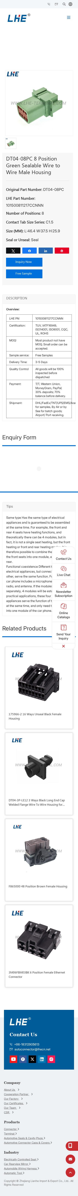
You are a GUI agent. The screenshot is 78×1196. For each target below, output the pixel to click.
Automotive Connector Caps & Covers (27, 1142)
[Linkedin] (23, 1059)
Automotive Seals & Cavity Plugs (24, 1138)
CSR (7, 1112)
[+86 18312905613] (70, 1146)
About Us (10, 1089)
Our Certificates (14, 1103)
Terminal (9, 1133)
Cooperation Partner (16, 1094)
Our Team (10, 1107)
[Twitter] (32, 1059)
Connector (10, 1129)
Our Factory (11, 1098)
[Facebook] (13, 1059)
